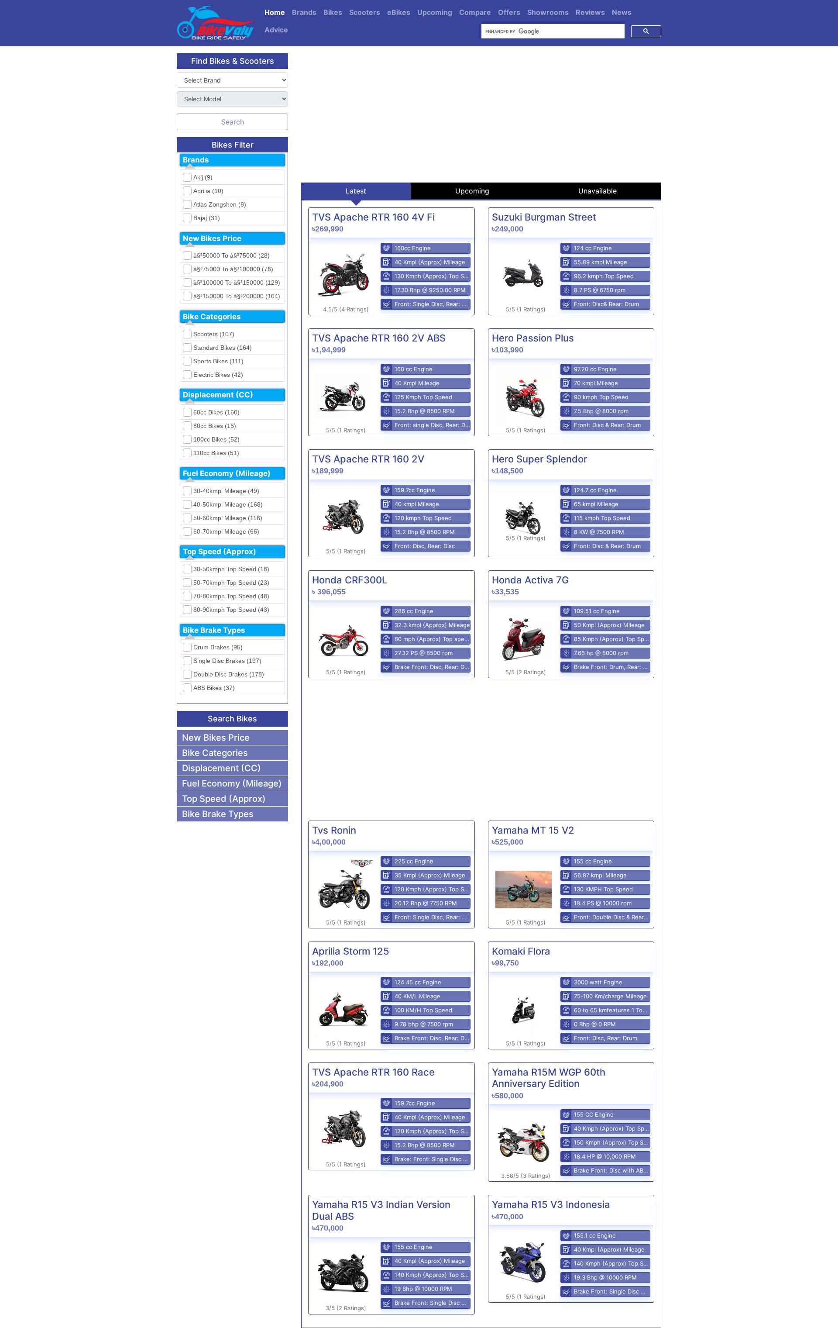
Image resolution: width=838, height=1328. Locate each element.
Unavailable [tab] (597, 190)
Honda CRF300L (349, 580)
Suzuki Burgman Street (544, 217)
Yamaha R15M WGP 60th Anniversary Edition (548, 1077)
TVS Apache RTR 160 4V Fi (373, 217)
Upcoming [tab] (472, 190)
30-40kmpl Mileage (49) (226, 490)
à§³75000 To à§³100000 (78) (233, 269)
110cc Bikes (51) (216, 452)
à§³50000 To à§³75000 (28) (231, 255)
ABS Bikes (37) (214, 687)
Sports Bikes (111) (218, 361)
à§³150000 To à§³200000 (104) (236, 296)
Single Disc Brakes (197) (227, 660)
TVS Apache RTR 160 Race (373, 1072)
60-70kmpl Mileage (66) (226, 531)
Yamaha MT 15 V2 (533, 830)
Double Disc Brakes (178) (228, 674)
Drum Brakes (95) (218, 647)
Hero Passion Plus (533, 338)
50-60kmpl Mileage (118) (227, 517)
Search (232, 121)
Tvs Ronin (334, 830)
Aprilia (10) (208, 190)
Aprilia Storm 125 (350, 951)
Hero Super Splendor (539, 459)
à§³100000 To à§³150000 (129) (236, 282)
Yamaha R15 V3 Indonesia (551, 1204)
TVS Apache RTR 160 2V (368, 459)
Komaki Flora (521, 951)
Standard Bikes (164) (222, 347)
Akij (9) (203, 177)
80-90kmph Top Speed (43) (231, 609)
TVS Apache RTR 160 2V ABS (379, 338)
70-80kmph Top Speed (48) (231, 596)
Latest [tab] (356, 190)
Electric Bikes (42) (218, 374)
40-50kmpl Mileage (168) (228, 504)
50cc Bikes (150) (216, 412)
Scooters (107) (213, 334)
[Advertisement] (481, 114)
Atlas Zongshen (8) (219, 204)
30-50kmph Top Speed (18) (231, 569)
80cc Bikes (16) (214, 425)
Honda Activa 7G (530, 580)
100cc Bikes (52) (216, 439)
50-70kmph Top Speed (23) (231, 582)
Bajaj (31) (206, 217)
